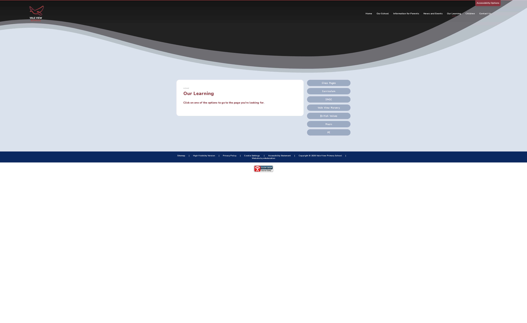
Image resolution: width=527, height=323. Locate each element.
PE (328, 132)
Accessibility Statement (279, 155)
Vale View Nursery (329, 107)
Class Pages (329, 82)
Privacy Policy (229, 155)
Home (186, 88)
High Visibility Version (204, 155)
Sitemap (181, 155)
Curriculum (329, 91)
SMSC (328, 99)
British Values (328, 115)
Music (328, 124)
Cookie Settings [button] (252, 155)
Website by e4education (263, 158)
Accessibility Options (488, 3)
